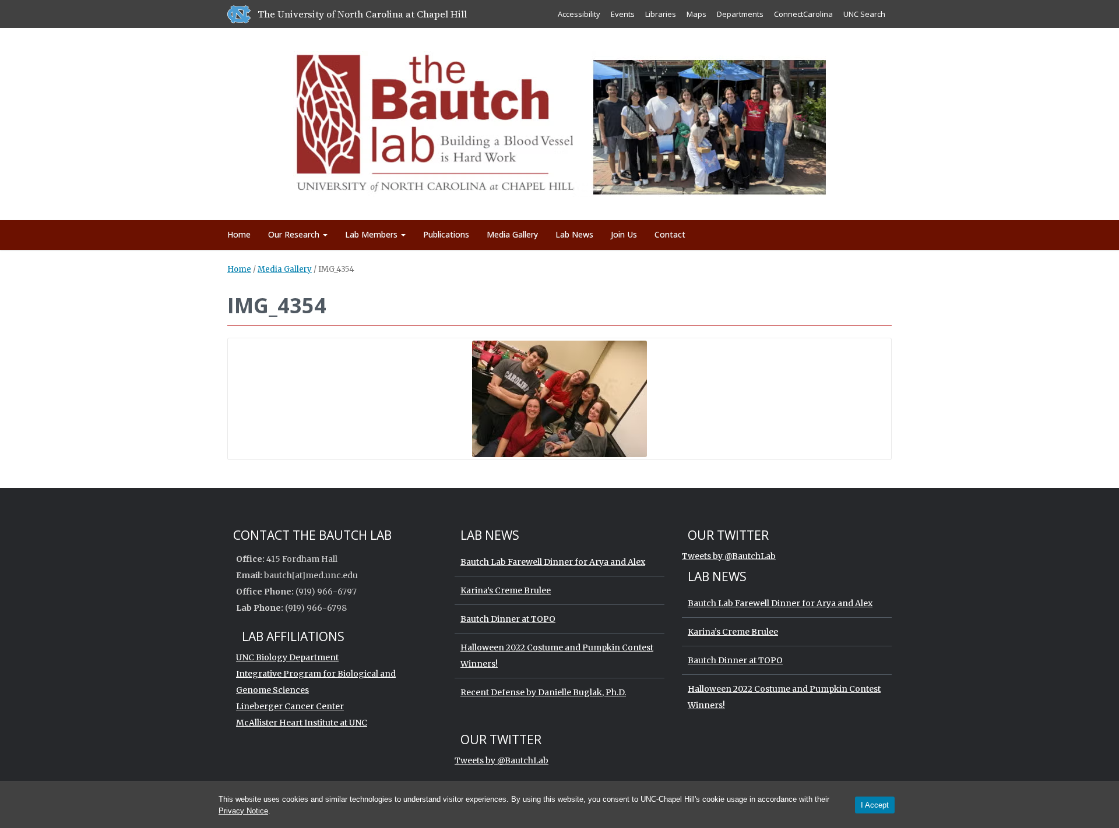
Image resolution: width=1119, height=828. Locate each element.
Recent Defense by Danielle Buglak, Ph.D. (543, 692)
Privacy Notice (243, 810)
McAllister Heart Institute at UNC (301, 722)
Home (239, 234)
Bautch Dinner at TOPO (507, 619)
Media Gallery (512, 234)
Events (623, 14)
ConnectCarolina (803, 14)
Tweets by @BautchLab (729, 556)
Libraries (660, 14)
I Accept (875, 805)
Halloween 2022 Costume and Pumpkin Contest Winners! (556, 655)
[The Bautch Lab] (559, 122)
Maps (696, 14)
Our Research (295, 234)
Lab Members (372, 234)
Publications (446, 234)
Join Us (624, 234)
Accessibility (579, 14)
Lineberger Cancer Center (290, 706)
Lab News (574, 234)
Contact (669, 234)
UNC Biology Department (287, 657)
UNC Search (864, 14)
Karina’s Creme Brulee (505, 590)
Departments (740, 14)
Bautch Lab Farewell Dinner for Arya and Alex (552, 562)
